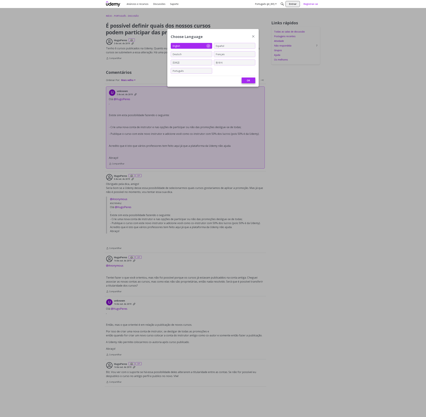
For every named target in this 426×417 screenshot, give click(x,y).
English (176, 45)
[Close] (253, 36)
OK (248, 80)
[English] (113, 4)
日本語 (176, 62)
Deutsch (177, 54)
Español (220, 45)
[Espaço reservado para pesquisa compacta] (282, 4)
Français (220, 54)
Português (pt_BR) (265, 3)
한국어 (219, 62)
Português (178, 70)
